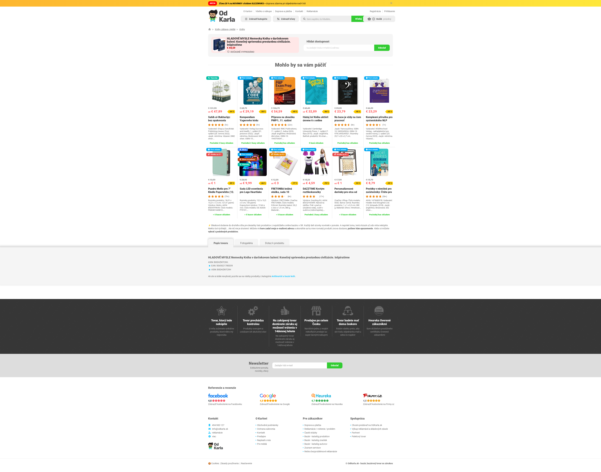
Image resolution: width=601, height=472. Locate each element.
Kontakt (299, 11)
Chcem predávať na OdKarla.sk (367, 425)
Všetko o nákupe (264, 11)
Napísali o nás (264, 440)
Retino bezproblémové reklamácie (320, 451)
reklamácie (217, 432)
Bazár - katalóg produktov (317, 436)
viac (214, 436)
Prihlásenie (389, 11)
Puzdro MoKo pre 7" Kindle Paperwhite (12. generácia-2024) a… (221, 192)
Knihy (242, 29)
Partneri (356, 432)
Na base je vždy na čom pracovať (347, 119)
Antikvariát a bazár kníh (283, 276)
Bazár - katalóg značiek (315, 440)
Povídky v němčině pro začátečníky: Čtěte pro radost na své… (379, 192)
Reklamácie (312, 11)
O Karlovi (247, 11)
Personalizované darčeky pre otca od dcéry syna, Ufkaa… (345, 192)
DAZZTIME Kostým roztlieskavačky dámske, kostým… (313, 192)
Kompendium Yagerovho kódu (249, 119)
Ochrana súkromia (266, 429)
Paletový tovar (359, 436)
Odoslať (382, 48)
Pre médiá (262, 444)
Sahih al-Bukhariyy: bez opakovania (219, 119)
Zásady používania (229, 463)
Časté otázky (310, 432)
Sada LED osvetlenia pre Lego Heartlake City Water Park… (251, 192)
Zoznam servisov (312, 447)
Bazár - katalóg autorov (315, 444)
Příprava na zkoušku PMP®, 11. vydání (283, 119)
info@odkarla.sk (220, 429)
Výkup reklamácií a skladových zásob (370, 429)
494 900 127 (218, 425)
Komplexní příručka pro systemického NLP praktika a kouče (379, 120)
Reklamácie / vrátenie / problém (319, 429)
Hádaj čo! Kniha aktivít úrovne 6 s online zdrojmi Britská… (315, 120)
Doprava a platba (283, 11)
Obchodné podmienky (267, 425)
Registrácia (375, 11)
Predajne (261, 436)
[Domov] (209, 29)
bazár (363, 463)
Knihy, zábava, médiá (225, 29)
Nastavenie (246, 463)
